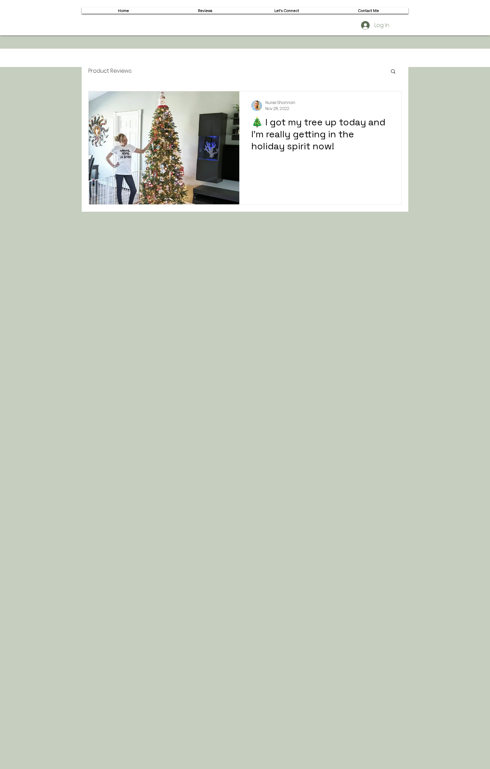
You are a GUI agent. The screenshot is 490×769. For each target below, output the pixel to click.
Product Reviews (110, 71)
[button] (393, 71)
